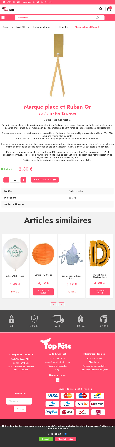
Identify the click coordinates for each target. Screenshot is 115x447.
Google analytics (55, 434)
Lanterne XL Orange (43, 275)
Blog (57, 369)
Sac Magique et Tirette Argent (71, 277)
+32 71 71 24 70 (13, 2)
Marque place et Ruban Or (87, 27)
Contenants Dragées (42, 27)
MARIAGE (21, 27)
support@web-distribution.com (57, 362)
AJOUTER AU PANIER (42, 180)
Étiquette (63, 27)
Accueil (6, 27)
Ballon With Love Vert (15, 276)
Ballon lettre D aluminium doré (100, 276)
